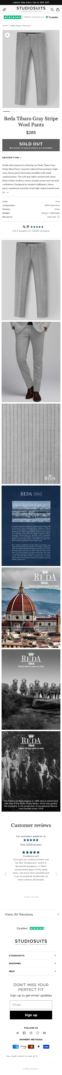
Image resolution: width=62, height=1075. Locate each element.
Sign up (31, 1015)
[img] (31, 840)
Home (5, 26)
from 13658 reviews (31, 844)
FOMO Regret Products (20, 26)
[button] (4, 10)
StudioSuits (34, 1069)
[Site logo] (31, 942)
